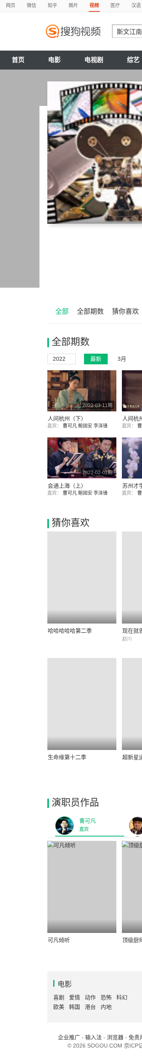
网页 (10, 5)
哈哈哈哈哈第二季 (70, 630)
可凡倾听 (59, 940)
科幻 (121, 997)
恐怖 (106, 997)
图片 (73, 5)
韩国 (74, 1007)
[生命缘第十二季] (81, 704)
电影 (54, 60)
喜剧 (58, 997)
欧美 (58, 1007)
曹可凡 (70, 426)
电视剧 (93, 60)
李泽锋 (101, 426)
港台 (90, 1007)
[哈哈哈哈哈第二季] (81, 577)
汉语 (136, 5)
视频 (94, 5)
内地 (106, 1007)
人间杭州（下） (67, 418)
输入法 (93, 1037)
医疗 (115, 5)
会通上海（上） (67, 485)
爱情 (74, 997)
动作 (90, 997)
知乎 (52, 5)
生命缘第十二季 (67, 757)
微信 (31, 5)
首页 (18, 60)
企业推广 (69, 1037)
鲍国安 (85, 426)
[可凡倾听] (81, 887)
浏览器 (115, 1037)
